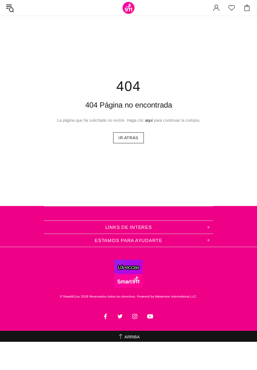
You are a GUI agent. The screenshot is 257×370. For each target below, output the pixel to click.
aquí (149, 120)
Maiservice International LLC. (176, 296)
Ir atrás (128, 137)
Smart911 (128, 8)
